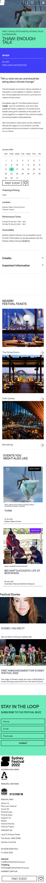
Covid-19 (5, 809)
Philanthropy (6, 812)
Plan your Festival (8, 806)
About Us (5, 803)
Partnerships (6, 815)
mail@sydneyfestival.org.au (13, 862)
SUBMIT (23, 743)
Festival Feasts (7, 826)
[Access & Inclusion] (4, 775)
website (26, 241)
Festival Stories (7, 824)
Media (4, 821)
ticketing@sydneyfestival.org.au (15, 868)
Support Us (6, 818)
